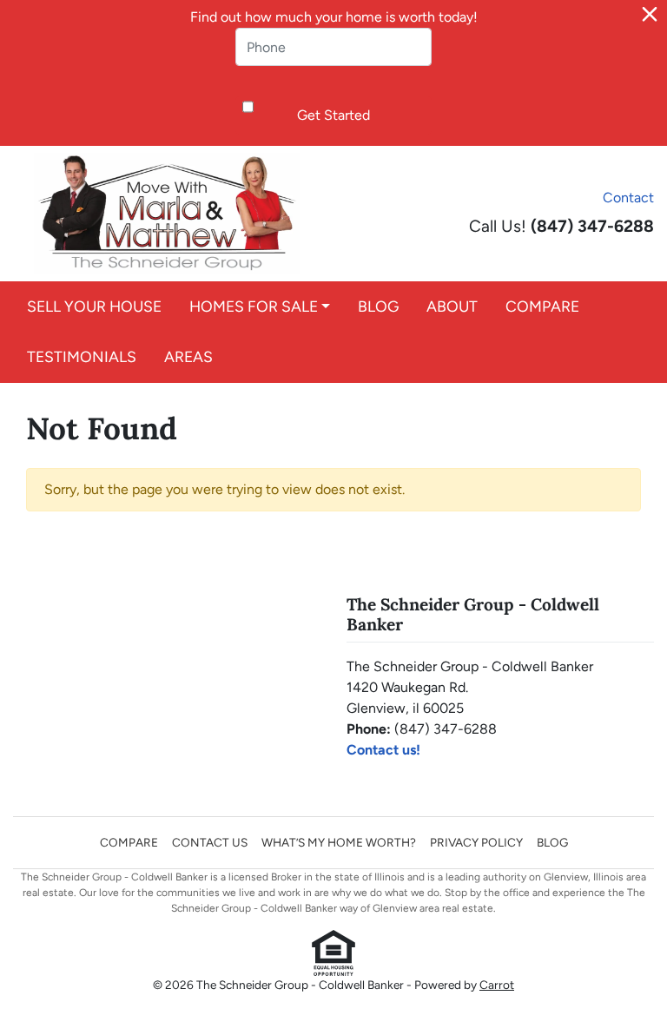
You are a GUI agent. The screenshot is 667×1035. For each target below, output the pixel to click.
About (452, 306)
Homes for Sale (253, 306)
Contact (628, 197)
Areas (188, 356)
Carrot (496, 985)
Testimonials (81, 356)
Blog (378, 306)
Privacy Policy (476, 842)
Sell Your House (94, 306)
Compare (542, 306)
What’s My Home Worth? (338, 842)
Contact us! (383, 750)
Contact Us (210, 842)
